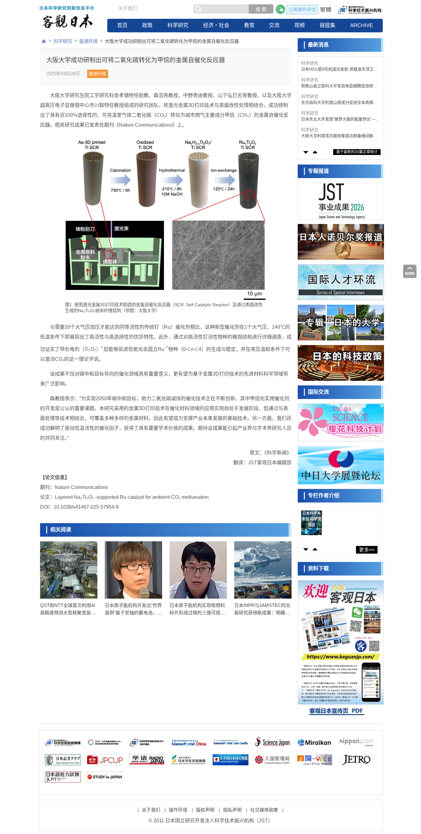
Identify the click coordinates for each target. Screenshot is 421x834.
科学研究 (177, 25)
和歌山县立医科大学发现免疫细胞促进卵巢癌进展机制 (339, 69)
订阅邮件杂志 (302, 9)
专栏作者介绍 (323, 495)
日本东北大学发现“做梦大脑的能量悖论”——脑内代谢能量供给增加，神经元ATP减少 (340, 102)
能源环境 (88, 41)
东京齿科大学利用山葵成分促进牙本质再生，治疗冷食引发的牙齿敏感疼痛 (337, 86)
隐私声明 (232, 809)
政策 (147, 25)
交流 (274, 25)
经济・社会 (216, 25)
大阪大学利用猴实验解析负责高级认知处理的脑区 (339, 136)
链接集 (327, 25)
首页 (122, 25)
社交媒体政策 (264, 809)
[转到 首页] (44, 41)
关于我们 (127, 8)
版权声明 (205, 809)
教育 (249, 25)
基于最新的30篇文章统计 (357, 152)
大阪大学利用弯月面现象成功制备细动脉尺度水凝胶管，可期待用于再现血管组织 (339, 119)
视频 (299, 25)
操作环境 (178, 809)
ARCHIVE (361, 25)
